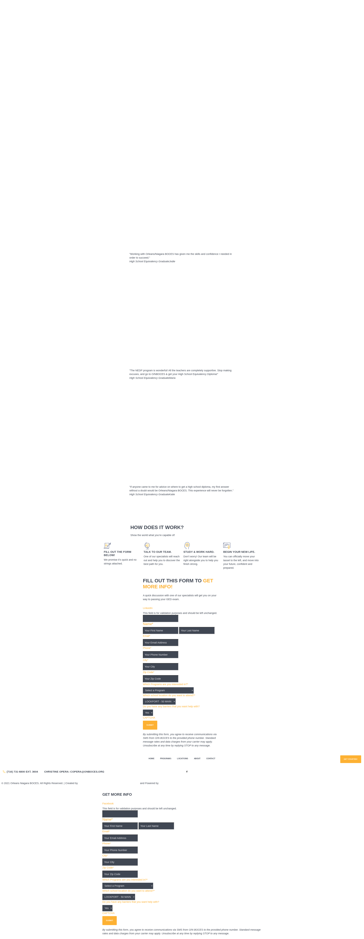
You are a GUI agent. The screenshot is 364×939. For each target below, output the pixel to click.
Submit (150, 725)
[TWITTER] (189, 772)
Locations (182, 758)
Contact (210, 758)
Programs (165, 758)
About (197, 758)
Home (151, 758)
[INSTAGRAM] (184, 772)
